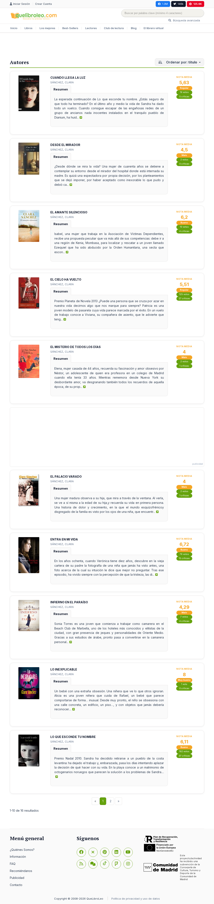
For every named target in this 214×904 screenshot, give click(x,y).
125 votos (184, 294)
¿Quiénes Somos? (22, 849)
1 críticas (184, 366)
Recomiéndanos (21, 871)
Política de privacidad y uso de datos (135, 898)
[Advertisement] (107, 46)
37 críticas (184, 755)
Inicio (13, 28)
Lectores (91, 28)
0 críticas (184, 163)
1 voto (184, 684)
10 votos (184, 227)
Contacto (16, 885)
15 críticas (184, 558)
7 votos (184, 616)
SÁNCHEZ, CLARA (62, 82)
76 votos (184, 554)
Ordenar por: (181, 62)
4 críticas (184, 231)
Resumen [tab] (61, 89)
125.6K (197, 3)
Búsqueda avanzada (186, 20)
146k (180, 3)
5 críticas (184, 96)
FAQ (12, 863)
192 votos (184, 751)
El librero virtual (153, 28)
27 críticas (184, 298)
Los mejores (47, 28)
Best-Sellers (70, 28)
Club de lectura (114, 28)
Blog (133, 28)
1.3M (165, 3)
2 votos (184, 159)
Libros (28, 28)
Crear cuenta (43, 3)
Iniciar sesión (22, 3)
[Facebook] (81, 852)
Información (18, 856)
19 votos (184, 92)
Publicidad (17, 877)
